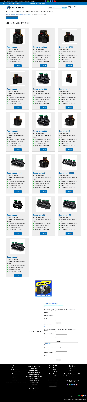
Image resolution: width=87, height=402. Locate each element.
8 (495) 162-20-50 (72, 1)
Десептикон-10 (39, 173)
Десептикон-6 (12, 131)
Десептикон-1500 (14, 47)
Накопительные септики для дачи (34, 376)
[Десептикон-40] (17, 246)
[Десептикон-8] (69, 120)
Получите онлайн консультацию (50, 303)
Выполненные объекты (47, 11)
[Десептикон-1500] (17, 36)
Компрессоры (34, 384)
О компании (15, 367)
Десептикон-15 (13, 215)
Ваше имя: (46, 312)
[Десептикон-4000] (43, 78)
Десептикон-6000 (40, 131)
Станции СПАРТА (53, 365)
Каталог (12, 1)
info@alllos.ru (71, 370)
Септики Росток (52, 386)
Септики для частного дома (14, 11)
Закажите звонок (47, 324)
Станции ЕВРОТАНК (53, 369)
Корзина (4, 3)
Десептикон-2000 (40, 47)
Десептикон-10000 (66, 173)
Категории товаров (12, 17)
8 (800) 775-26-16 (63, 1)
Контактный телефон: (48, 315)
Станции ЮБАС (53, 375)
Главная (15, 365)
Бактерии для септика (34, 380)
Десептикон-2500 (66, 47)
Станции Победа (53, 367)
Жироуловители (34, 382)
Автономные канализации (34, 372)
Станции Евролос (53, 373)
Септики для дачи (28, 11)
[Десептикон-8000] (17, 162)
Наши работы (33, 1)
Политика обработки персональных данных (15, 382)
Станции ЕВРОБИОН (53, 380)
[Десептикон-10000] (69, 162)
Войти (69, 7)
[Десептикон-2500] (69, 36)
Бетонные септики (34, 378)
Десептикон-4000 (40, 89)
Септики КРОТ (53, 384)
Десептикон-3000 (14, 89)
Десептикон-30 (65, 215)
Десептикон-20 (39, 215)
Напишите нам (47, 343)
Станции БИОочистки (34, 388)
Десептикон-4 (64, 89)
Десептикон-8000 (14, 173)
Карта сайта (15, 380)
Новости (16, 1)
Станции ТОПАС (53, 371)
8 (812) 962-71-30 (81, 1)
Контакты (28, 1)
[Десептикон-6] (17, 120)
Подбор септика (6, 1)
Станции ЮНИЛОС (53, 377)
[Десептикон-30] (69, 204)
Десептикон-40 (13, 257)
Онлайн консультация (72, 6)
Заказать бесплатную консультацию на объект (53, 305)
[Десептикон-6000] (43, 120)
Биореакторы (34, 386)
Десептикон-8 (64, 131)
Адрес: (45, 318)
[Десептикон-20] (43, 204)
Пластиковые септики (34, 370)
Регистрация (70, 9)
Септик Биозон (53, 382)
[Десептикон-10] (43, 162)
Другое (37, 11)
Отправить (58, 323)
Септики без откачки (34, 374)
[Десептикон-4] (69, 78)
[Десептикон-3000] (17, 78)
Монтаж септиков (22, 1)
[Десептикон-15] (17, 204)
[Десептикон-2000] (43, 36)
